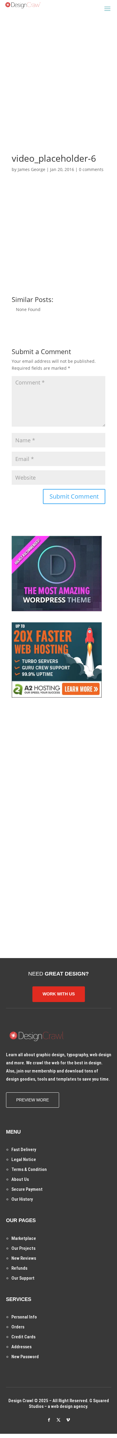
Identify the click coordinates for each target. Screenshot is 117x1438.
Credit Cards (23, 1337)
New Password (25, 1356)
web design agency (69, 1406)
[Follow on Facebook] (48, 1420)
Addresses (21, 1346)
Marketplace (23, 1238)
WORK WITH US (59, 993)
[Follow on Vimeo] (68, 1420)
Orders (17, 1327)
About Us (20, 1179)
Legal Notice (23, 1159)
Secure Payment (27, 1189)
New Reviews (23, 1258)
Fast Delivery (23, 1149)
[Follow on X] (58, 1420)
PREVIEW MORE (32, 1099)
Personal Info (24, 1317)
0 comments (91, 169)
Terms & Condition (29, 1169)
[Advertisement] (58, 74)
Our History (22, 1199)
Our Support (22, 1278)
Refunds (19, 1268)
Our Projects (23, 1248)
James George (31, 169)
